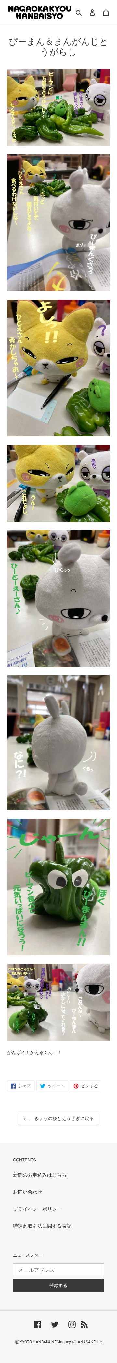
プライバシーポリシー (37, 1209)
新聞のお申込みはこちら (40, 1175)
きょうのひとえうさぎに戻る (63, 1118)
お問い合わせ (27, 1192)
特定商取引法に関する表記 (42, 1226)
